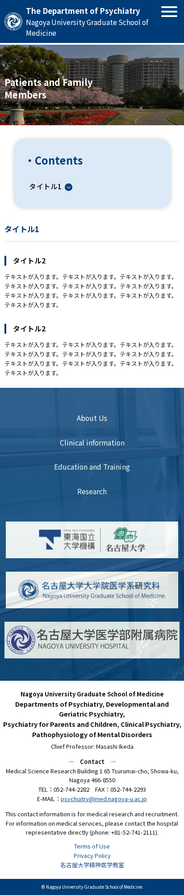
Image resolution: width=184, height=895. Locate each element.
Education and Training (92, 466)
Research (92, 491)
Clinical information (92, 442)
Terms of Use (92, 846)
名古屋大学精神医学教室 (92, 865)
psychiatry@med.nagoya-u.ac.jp (104, 798)
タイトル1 (45, 186)
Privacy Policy (92, 855)
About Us (92, 418)
